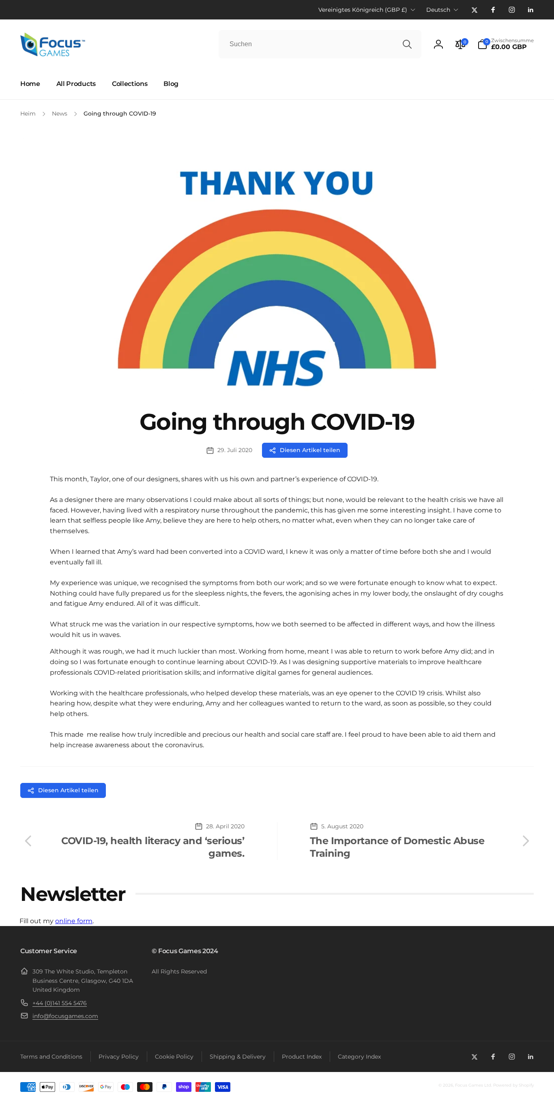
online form (73, 921)
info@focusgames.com (65, 1016)
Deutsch (438, 9)
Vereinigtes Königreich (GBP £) (362, 9)
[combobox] (320, 44)
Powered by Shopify (513, 1085)
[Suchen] (407, 44)
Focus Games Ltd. (473, 1085)
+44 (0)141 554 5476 (59, 1003)
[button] (505, 44)
